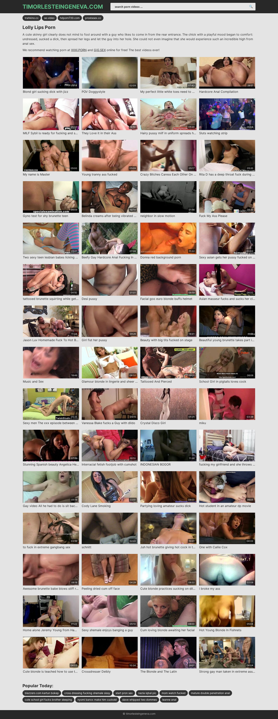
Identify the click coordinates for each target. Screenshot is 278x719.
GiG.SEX (100, 50)
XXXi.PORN (79, 50)
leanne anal (169, 699)
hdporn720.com (70, 17)
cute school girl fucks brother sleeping (48, 699)
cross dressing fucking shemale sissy (87, 693)
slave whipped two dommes (139, 699)
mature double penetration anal (210, 693)
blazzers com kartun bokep (42, 693)
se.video (49, 17)
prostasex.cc (93, 17)
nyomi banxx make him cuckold (97, 699)
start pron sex (124, 693)
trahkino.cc (32, 17)
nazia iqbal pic (147, 693)
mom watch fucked (174, 693)
